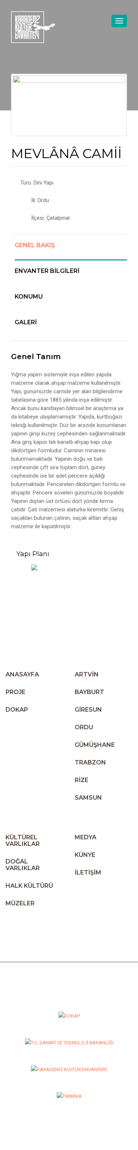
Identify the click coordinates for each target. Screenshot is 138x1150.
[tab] (71, 251)
